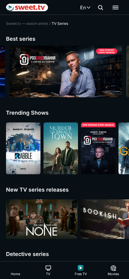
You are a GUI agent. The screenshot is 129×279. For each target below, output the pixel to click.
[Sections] (115, 7)
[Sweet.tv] (27, 7)
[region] (64, 71)
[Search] (100, 7)
